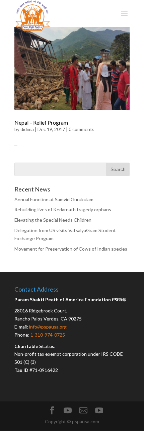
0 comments (81, 129)
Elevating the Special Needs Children (52, 220)
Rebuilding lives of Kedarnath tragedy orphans (62, 209)
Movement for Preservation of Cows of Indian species (70, 249)
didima (27, 129)
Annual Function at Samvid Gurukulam (53, 199)
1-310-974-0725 (47, 335)
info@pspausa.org (48, 327)
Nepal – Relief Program (41, 122)
